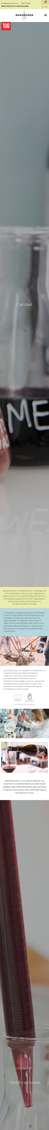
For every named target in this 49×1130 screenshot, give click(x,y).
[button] (6, 15)
